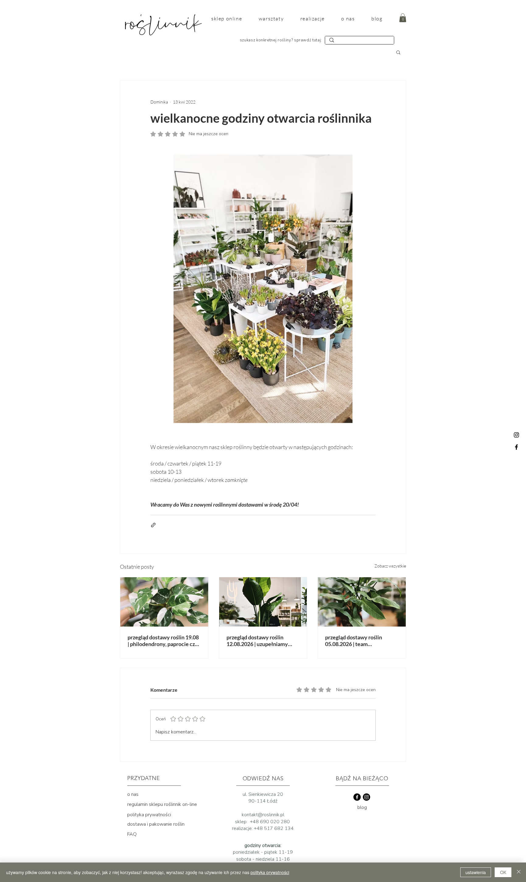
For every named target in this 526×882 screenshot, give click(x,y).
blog (362, 807)
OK (503, 872)
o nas (133, 794)
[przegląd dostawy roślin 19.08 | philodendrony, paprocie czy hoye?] (164, 602)
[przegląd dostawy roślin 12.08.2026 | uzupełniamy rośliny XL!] (263, 602)
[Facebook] (516, 447)
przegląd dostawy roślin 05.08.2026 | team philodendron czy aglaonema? (360, 640)
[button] (402, 17)
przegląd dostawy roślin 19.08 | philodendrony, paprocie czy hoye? (163, 640)
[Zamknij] (518, 872)
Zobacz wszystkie (390, 565)
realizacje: (243, 828)
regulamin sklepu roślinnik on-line (162, 804)
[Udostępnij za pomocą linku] (153, 525)
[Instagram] (516, 434)
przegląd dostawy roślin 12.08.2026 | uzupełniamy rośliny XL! (257, 640)
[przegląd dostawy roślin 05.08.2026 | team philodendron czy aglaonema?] (362, 602)
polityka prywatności (149, 814)
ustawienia (475, 872)
